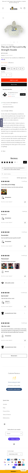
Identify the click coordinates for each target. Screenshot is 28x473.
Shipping (2, 55)
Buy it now (14, 84)
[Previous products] (22, 89)
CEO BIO (5, 404)
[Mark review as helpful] (25, 202)
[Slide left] (10, 42)
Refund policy (6, 418)
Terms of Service (7, 414)
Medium (9, 68)
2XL (22, 68)
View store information (8, 106)
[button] (14, 471)
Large (14, 68)
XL (18, 68)
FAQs (4, 407)
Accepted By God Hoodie (13, 92)
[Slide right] (17, 42)
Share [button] (4, 151)
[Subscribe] (21, 433)
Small (3, 68)
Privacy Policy (6, 411)
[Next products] (25, 89)
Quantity (3, 71)
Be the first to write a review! (14, 389)
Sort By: (18, 177)
